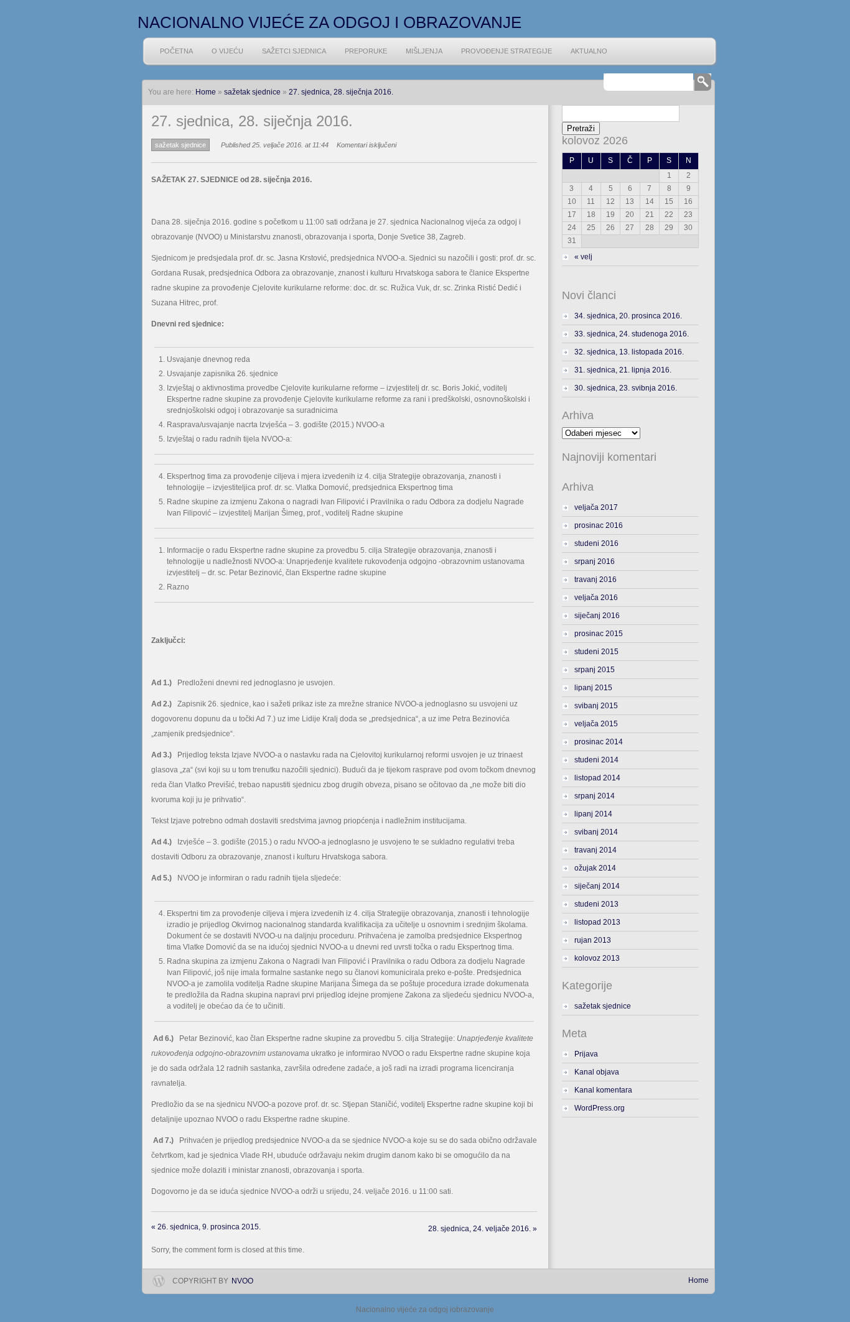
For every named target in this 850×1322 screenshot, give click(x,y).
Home (698, 1280)
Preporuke (366, 51)
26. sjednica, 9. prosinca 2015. (206, 1227)
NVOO (242, 1281)
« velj (583, 256)
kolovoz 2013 (597, 958)
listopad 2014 (597, 778)
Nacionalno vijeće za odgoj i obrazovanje (329, 22)
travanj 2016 (595, 579)
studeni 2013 (596, 904)
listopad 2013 (597, 922)
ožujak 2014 (595, 868)
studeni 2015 (596, 651)
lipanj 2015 (593, 687)
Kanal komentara (603, 1090)
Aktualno (589, 51)
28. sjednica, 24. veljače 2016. (482, 1228)
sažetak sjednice (252, 92)
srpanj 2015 (594, 669)
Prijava (586, 1054)
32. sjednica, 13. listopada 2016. (629, 352)
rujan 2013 (592, 940)
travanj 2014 (595, 850)
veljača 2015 (596, 723)
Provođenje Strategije (506, 51)
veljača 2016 (596, 597)
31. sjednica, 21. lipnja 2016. (622, 370)
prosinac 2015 (598, 633)
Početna (176, 51)
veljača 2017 (596, 507)
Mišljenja (424, 51)
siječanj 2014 (597, 886)
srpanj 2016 (594, 561)
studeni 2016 (596, 543)
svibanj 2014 (596, 832)
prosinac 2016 (598, 525)
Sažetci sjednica (294, 51)
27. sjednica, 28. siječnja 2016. (341, 92)
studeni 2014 (596, 760)
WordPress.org (599, 1108)
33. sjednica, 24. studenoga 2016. (631, 334)
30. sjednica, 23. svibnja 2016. (625, 388)
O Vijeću (227, 51)
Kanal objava (596, 1072)
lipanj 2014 (593, 814)
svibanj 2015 (596, 705)
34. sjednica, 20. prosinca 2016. (628, 316)
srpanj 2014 (594, 796)
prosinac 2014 (598, 741)
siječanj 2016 (597, 615)
